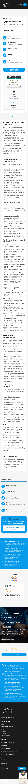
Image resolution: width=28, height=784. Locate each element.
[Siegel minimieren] (26, 773)
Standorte (3, 731)
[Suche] (15, 4)
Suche (3, 729)
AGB (2, 728)
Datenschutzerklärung (7, 726)
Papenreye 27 (4, 745)
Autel (14, 690)
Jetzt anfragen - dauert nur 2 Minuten (14, 528)
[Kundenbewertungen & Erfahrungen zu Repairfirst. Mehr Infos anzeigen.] (14, 82)
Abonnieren (22, 768)
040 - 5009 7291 (7, 627)
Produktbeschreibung (10, 117)
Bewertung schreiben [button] (14, 654)
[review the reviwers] (6, 589)
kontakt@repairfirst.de (9, 639)
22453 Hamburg (5, 748)
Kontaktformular (7, 638)
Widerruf (3, 733)
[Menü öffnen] (25, 4)
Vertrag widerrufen (6, 735)
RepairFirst (10, 777)
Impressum (4, 724)
